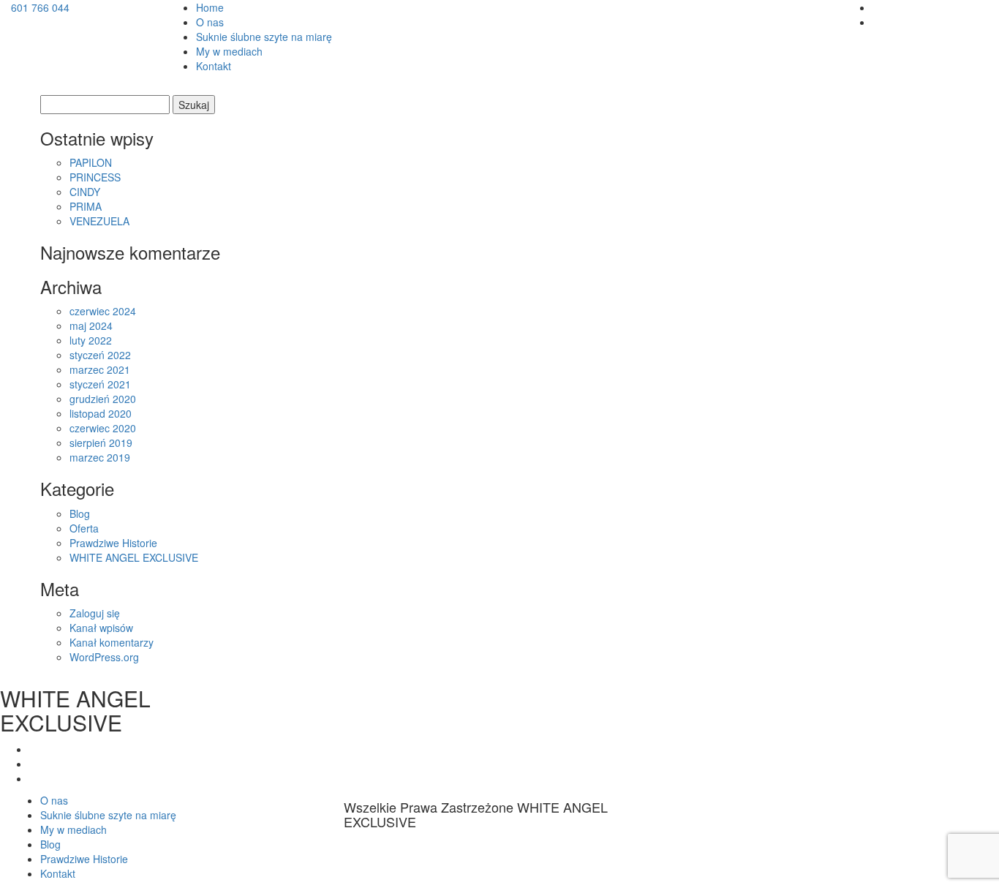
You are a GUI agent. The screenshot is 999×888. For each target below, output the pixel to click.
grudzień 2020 (102, 398)
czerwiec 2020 (102, 428)
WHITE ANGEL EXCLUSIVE (133, 557)
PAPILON (90, 162)
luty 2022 (90, 340)
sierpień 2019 (100, 442)
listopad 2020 (100, 413)
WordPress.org (104, 657)
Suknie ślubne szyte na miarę (264, 36)
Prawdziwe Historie (113, 542)
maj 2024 (91, 325)
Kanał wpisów (101, 627)
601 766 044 (40, 7)
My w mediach (229, 51)
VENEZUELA (99, 221)
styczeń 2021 (100, 384)
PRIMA (85, 206)
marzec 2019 (99, 457)
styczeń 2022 (100, 354)
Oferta (84, 528)
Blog (79, 513)
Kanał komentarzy (111, 642)
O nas (210, 22)
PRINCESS (95, 177)
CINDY (84, 191)
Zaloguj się (94, 613)
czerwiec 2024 (102, 311)
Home (210, 7)
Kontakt (213, 66)
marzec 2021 (99, 369)
